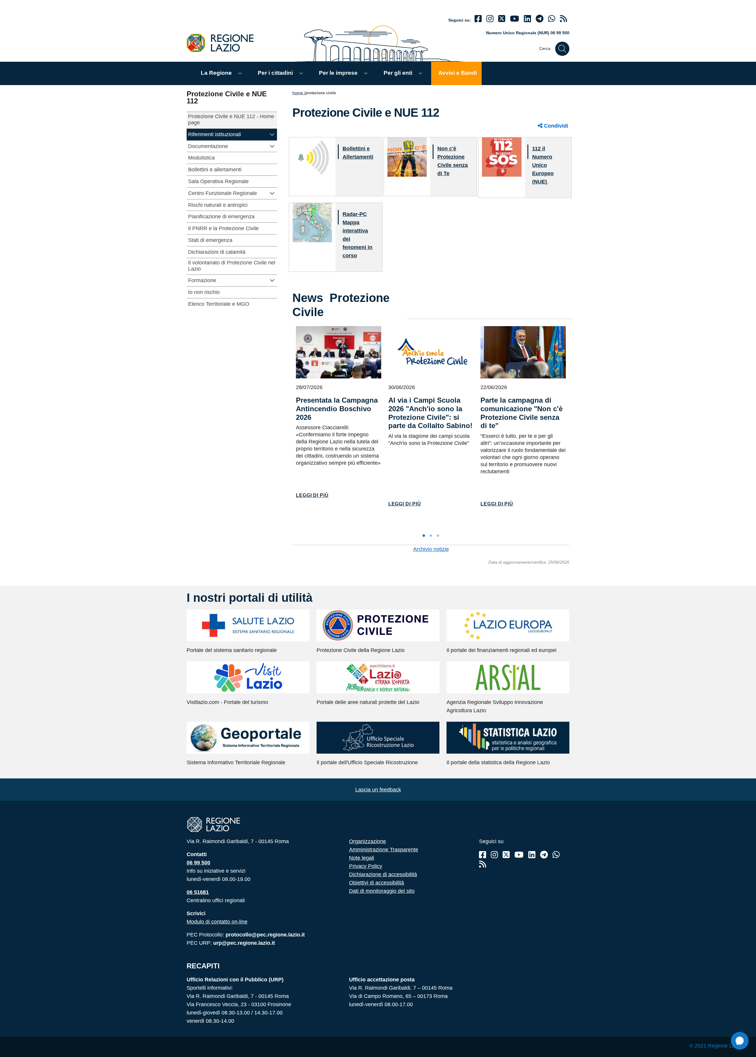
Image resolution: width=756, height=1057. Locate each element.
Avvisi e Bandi (457, 73)
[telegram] (539, 18)
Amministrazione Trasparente (383, 850)
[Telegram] (544, 854)
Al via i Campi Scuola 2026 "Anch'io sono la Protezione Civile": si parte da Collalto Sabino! (430, 413)
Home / (298, 92)
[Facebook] (478, 18)
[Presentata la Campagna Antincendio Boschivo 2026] (338, 352)
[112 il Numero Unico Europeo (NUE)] (501, 156)
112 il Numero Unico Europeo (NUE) (543, 165)
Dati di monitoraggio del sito (382, 891)
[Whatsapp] (551, 18)
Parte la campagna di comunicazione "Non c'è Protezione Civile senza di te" (521, 413)
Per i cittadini (275, 73)
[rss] (563, 18)
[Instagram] (489, 18)
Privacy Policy (365, 866)
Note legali (361, 858)
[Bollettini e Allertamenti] (312, 156)
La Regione (216, 73)
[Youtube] (514, 18)
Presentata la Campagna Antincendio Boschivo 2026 (337, 408)
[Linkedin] (527, 18)
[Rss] (482, 864)
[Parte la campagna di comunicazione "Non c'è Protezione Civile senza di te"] (523, 352)
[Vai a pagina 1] (424, 535)
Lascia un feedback (378, 790)
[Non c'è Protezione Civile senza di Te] (407, 156)
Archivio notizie (431, 549)
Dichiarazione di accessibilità (383, 874)
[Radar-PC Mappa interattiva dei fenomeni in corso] (312, 222)
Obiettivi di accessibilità (376, 883)
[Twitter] (501, 18)
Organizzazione (367, 841)
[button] (272, 134)
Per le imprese (338, 73)
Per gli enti (398, 73)
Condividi (555, 126)
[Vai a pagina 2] (431, 535)
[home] (223, 42)
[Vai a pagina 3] (438, 535)
